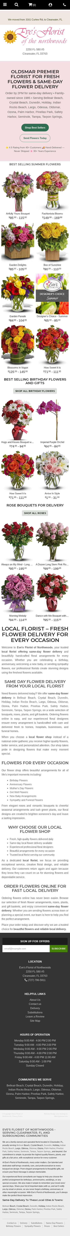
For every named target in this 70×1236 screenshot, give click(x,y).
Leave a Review (35, 1016)
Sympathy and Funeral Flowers (26, 800)
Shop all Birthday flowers (35, 391)
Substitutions (35, 1012)
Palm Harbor (26, 112)
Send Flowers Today (35, 138)
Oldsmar (54, 107)
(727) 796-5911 (36, 980)
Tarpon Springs (52, 116)
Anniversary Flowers (21, 784)
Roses (47, 1226)
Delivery (35, 1008)
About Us (35, 999)
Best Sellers (59, 1226)
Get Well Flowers (19, 792)
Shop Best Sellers (35, 127)
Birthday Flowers (19, 780)
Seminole (24, 116)
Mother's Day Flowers (21, 788)
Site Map (35, 1020)
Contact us (35, 1004)
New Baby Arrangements (23, 796)
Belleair (48, 98)
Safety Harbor (59, 706)
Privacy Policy (17, 1116)
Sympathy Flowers (32, 1226)
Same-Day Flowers (54, 1223)
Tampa (36, 116)
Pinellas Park (44, 112)
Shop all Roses (35, 513)
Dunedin (34, 102)
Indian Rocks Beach (24, 701)
